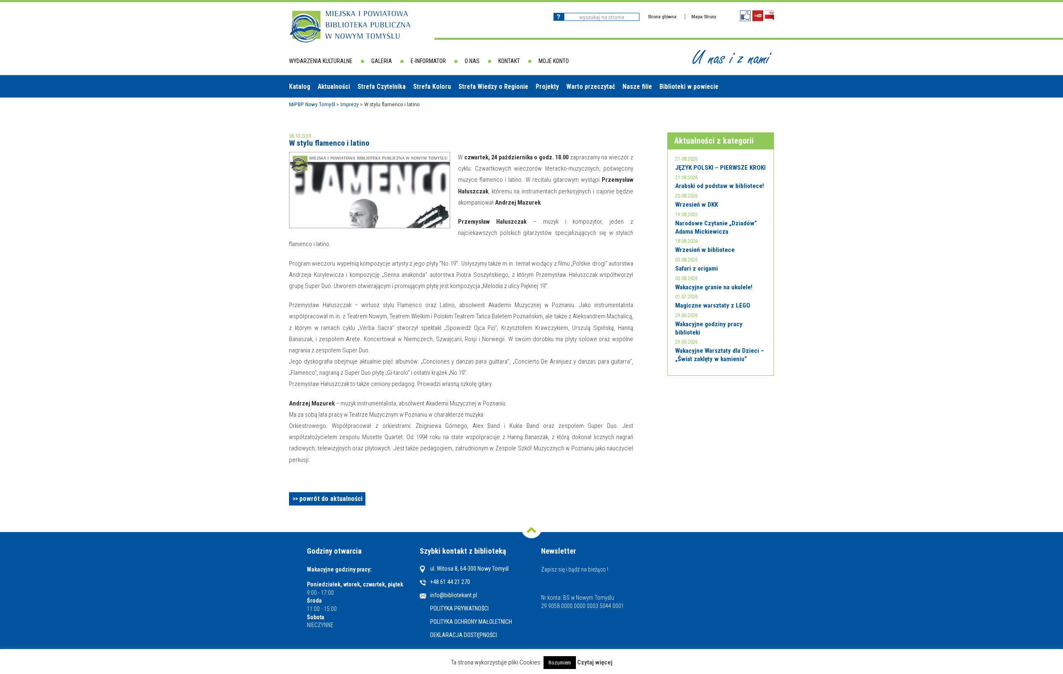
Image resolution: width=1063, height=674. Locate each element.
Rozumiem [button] (560, 662)
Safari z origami (696, 268)
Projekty (547, 86)
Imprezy (349, 104)
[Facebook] (745, 15)
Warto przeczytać (590, 86)
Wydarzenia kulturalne (321, 61)
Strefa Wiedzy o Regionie (493, 86)
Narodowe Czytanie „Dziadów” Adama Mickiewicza (716, 227)
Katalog (299, 86)
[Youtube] (757, 15)
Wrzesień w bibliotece (705, 250)
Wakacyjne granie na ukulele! (713, 287)
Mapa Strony (703, 17)
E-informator (428, 61)
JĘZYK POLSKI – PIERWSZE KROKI (720, 167)
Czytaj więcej (594, 662)
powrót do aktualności (330, 499)
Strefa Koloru (432, 86)
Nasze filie (637, 86)
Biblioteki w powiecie (688, 86)
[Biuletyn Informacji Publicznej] (769, 15)
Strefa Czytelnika (382, 86)
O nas (472, 61)
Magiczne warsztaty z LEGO (712, 305)
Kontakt (509, 61)
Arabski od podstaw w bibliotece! (719, 186)
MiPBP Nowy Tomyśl (312, 104)
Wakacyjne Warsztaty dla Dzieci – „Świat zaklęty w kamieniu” (719, 355)
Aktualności (334, 86)
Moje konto (554, 61)
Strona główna (662, 17)
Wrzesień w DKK (696, 204)
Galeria (381, 61)
